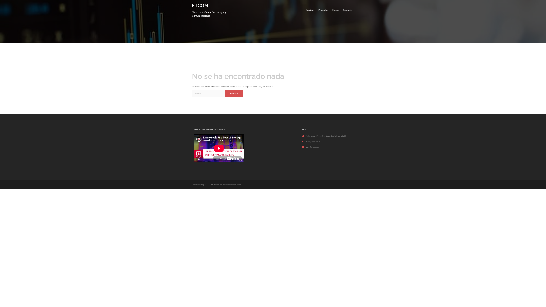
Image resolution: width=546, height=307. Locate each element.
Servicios (310, 10)
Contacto (347, 10)
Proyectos (323, 10)
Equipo (335, 10)
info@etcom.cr (312, 147)
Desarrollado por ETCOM (202, 184)
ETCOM (200, 5)
